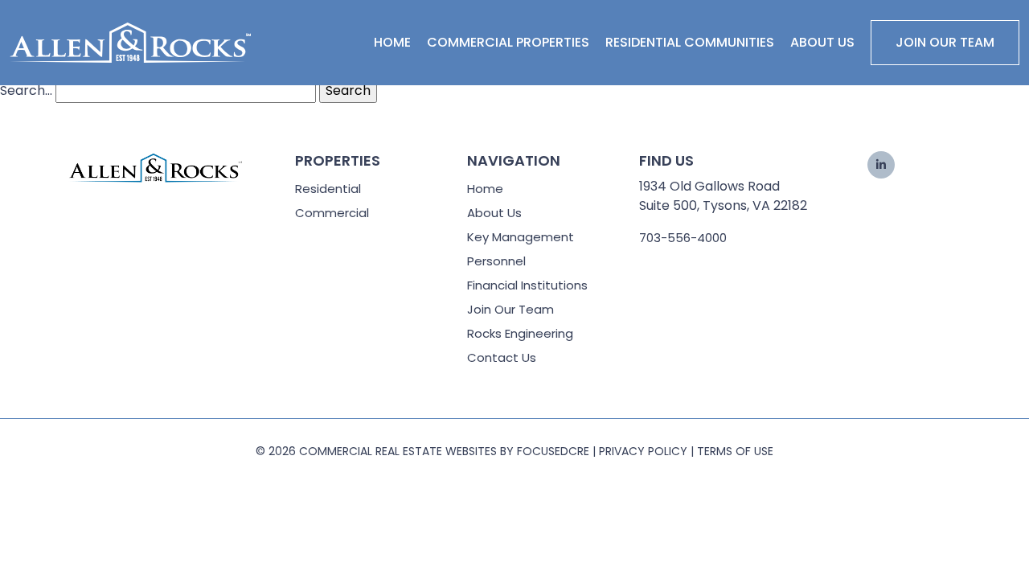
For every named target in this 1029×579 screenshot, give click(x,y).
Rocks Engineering (520, 333)
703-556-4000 (683, 237)
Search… (26, 90)
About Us (822, 42)
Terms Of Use (735, 451)
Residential (328, 188)
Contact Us (501, 357)
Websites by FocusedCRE (517, 451)
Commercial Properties (508, 42)
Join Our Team (945, 42)
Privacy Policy (643, 451)
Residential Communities (689, 42)
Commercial (332, 212)
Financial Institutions (527, 285)
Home (392, 42)
